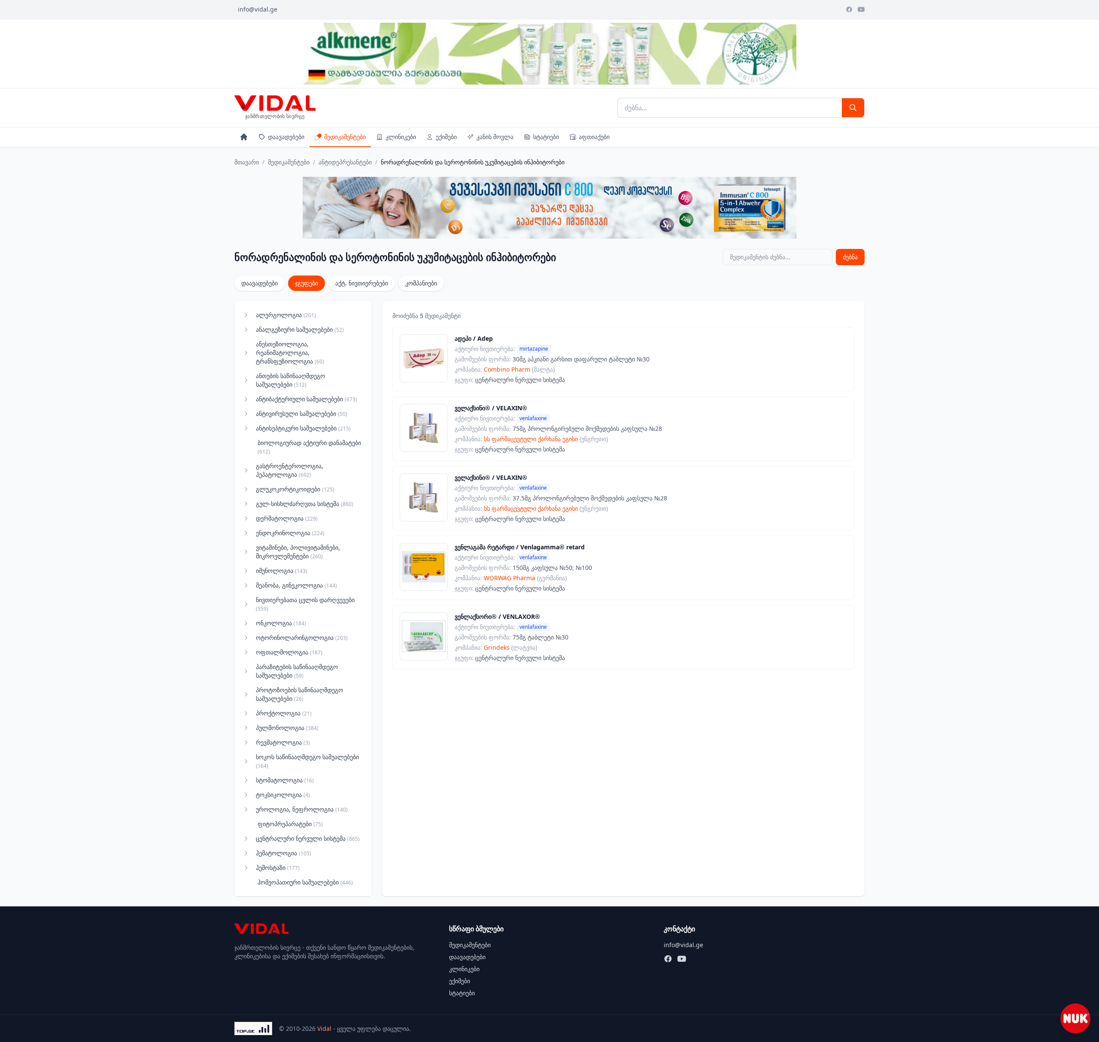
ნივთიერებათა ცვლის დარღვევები (305, 604)
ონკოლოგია (281, 623)
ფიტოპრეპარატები (290, 824)
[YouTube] (861, 9)
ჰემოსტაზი (278, 867)
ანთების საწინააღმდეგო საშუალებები (290, 380)
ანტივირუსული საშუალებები (301, 413)
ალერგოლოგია (286, 315)
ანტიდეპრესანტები (345, 162)
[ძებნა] (853, 107)
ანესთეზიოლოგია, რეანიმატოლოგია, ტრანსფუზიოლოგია (290, 352)
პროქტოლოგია (284, 713)
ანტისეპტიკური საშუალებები (303, 428)
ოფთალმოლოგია (289, 652)
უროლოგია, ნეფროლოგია (302, 809)
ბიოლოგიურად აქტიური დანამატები (309, 447)
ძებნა (850, 257)
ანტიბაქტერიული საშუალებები (306, 399)
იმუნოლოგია (281, 570)
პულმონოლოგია (287, 728)
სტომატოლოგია (285, 780)
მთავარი (246, 162)
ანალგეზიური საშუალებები (300, 329)
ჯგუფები (306, 283)
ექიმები (446, 137)
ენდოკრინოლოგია (290, 533)
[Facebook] (849, 9)
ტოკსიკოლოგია (283, 795)
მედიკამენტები (345, 137)
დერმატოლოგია (287, 518)
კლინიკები (401, 137)
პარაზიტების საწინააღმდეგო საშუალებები (297, 671)
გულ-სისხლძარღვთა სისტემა (304, 504)
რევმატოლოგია (283, 742)
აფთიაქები (594, 137)
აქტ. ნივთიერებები (361, 283)
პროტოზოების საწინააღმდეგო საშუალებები (299, 694)
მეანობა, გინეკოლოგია (296, 585)
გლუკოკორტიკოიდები (295, 489)
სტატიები (546, 137)
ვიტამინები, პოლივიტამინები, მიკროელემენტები (298, 551)
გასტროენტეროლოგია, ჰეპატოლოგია (289, 470)
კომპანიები (421, 283)
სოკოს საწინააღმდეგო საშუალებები (307, 761)
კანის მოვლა (495, 137)
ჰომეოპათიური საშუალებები (305, 882)
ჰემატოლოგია (283, 853)
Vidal (324, 1028)
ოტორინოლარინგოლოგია (302, 637)
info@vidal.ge (257, 9)
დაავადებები (286, 137)
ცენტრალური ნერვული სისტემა (308, 838)
